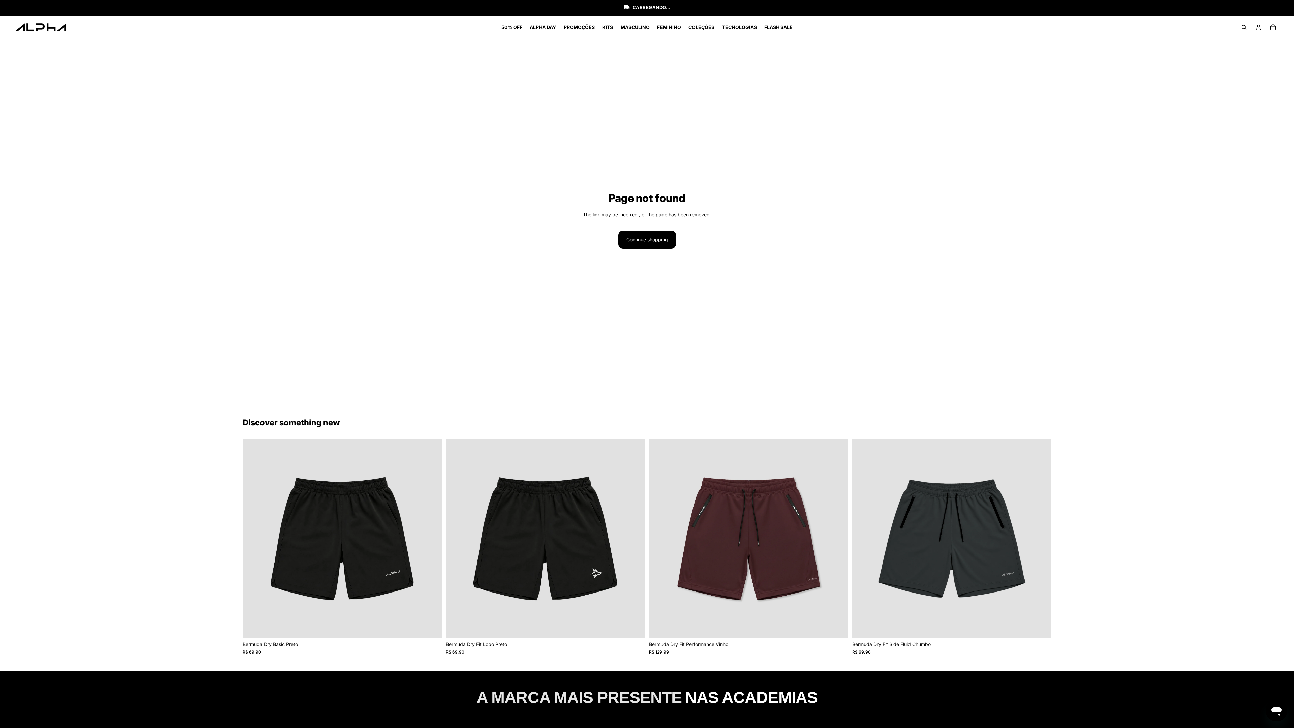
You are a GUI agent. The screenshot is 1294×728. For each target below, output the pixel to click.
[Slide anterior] (253, 538)
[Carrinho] (1273, 27)
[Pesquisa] (1244, 27)
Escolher (640, 627)
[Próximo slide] (432, 538)
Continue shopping (647, 239)
